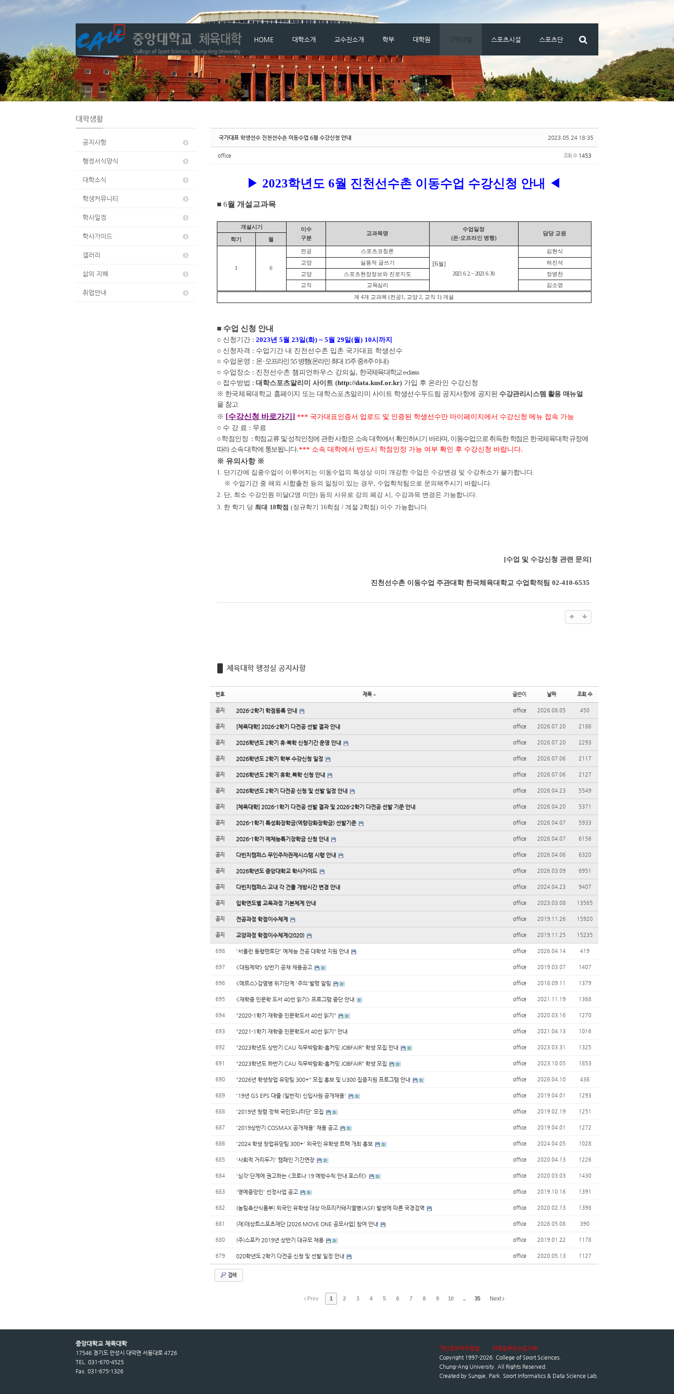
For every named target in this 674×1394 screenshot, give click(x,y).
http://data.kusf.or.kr (368, 382)
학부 (388, 39)
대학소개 (304, 39)
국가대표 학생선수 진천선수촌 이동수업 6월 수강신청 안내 (285, 137)
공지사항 (94, 142)
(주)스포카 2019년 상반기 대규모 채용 (280, 1240)
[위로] (571, 617)
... (464, 1298)
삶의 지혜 (95, 273)
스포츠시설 (506, 39)
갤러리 (91, 255)
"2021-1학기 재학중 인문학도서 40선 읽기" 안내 (292, 1031)
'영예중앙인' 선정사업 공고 (267, 1192)
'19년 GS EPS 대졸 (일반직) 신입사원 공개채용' (292, 1095)
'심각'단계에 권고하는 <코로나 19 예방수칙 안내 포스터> (302, 1176)
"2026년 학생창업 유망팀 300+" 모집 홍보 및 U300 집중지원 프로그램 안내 (324, 1079)
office (224, 156)
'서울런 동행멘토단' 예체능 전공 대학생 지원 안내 (293, 951)
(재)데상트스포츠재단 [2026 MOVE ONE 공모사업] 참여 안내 (308, 1224)
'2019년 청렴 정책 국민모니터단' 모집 (280, 1111)
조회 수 (584, 694)
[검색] (583, 39)
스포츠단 (551, 39)
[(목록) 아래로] (584, 617)
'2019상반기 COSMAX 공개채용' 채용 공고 (287, 1127)
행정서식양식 (100, 161)
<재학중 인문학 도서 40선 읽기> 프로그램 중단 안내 (296, 999)
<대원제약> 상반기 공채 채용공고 (275, 967)
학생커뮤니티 (100, 198)
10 (450, 1298)
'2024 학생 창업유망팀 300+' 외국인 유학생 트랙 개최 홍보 (305, 1144)
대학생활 (461, 39)
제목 (367, 694)
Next (496, 1298)
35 (477, 1298)
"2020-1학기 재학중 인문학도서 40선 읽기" (286, 1015)
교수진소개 (349, 39)
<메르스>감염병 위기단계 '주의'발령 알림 (284, 983)
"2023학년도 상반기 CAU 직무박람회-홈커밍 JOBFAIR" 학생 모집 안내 (318, 1047)
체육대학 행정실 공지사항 (266, 668)
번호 (220, 694)
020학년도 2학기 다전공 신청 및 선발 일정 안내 (291, 1256)
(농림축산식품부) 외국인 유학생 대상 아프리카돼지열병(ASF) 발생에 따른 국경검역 (331, 1208)
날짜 (551, 694)
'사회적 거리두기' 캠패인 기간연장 (276, 1160)
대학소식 (94, 179)
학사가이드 (97, 236)
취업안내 (94, 292)
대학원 (422, 39)
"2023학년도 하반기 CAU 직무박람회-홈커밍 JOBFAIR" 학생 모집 (312, 1063)
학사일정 (94, 217)
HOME (264, 39)
